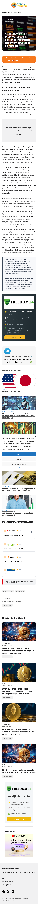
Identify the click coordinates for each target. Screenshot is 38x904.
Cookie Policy (14, 467)
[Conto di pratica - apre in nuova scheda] (31, 557)
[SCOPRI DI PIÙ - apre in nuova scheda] (31, 570)
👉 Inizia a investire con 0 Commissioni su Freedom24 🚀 (19, 59)
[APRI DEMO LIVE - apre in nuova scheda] (31, 532)
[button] (35, 436)
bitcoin (5, 591)
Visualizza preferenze (19, 464)
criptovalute (20, 591)
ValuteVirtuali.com (10, 868)
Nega (19, 459)
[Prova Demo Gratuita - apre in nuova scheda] (31, 545)
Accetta (19, 454)
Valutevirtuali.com (7, 12)
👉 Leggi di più (19, 819)
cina (12, 591)
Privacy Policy (23, 467)
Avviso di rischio (7, 882)
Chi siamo (5, 879)
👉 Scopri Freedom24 (14, 337)
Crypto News (17, 12)
